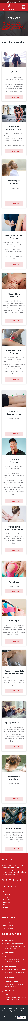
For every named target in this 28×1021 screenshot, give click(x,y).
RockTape (14, 621)
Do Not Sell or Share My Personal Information (14, 1016)
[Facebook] (6, 879)
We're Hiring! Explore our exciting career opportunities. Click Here (13, 1)
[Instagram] (3, 879)
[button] (23, 7)
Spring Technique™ (14, 723)
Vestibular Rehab (14, 828)
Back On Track (9, 9)
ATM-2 (14, 72)
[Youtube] (10, 879)
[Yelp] (13, 879)
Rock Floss (14, 582)
